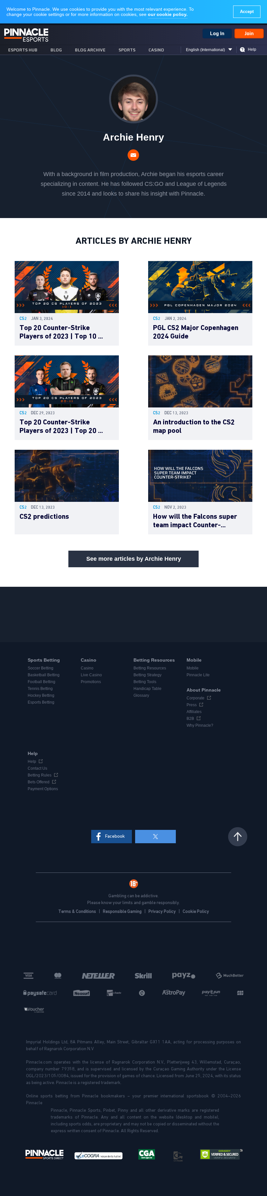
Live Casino (91, 675)
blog (56, 50)
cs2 (23, 319)
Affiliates (194, 711)
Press (192, 705)
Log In (217, 33)
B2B (190, 718)
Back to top (237, 836)
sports (127, 50)
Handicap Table (148, 688)
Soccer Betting (40, 668)
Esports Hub (22, 50)
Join (249, 33)
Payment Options (43, 789)
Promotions (91, 682)
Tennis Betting (40, 688)
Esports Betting (41, 702)
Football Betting (41, 682)
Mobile (193, 668)
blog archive (90, 50)
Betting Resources (150, 668)
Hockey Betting (41, 695)
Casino (156, 50)
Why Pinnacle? (200, 725)
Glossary (141, 695)
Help (252, 49)
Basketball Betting (44, 675)
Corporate (195, 698)
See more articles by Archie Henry (133, 559)
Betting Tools (145, 682)
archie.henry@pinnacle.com (133, 155)
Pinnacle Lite (198, 675)
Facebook (115, 836)
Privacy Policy (162, 911)
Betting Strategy (148, 675)
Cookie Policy (196, 911)
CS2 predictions (44, 516)
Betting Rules (39, 775)
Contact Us (37, 768)
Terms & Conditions (77, 911)
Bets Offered (38, 782)
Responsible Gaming (123, 911)
